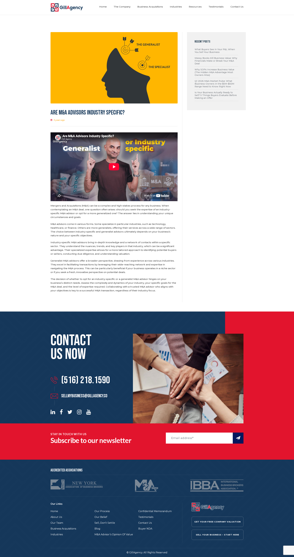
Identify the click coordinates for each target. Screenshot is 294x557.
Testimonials (216, 6)
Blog (97, 528)
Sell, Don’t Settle (104, 522)
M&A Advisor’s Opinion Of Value (113, 534)
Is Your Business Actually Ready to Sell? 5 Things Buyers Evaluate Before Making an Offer (216, 95)
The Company (122, 6)
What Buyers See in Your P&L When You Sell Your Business (215, 50)
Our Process (102, 511)
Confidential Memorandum (155, 511)
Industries (176, 6)
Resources (195, 6)
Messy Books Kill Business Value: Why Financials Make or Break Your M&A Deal (216, 61)
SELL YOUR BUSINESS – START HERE (217, 534)
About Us (56, 517)
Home (103, 6)
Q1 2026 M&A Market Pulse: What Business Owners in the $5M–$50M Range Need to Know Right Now (214, 84)
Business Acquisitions (150, 6)
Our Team (57, 522)
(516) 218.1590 (85, 380)
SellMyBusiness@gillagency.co (84, 396)
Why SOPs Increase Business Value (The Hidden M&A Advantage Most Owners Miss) (214, 72)
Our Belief (100, 517)
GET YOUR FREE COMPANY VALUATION (217, 521)
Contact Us (236, 6)
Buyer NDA (145, 528)
